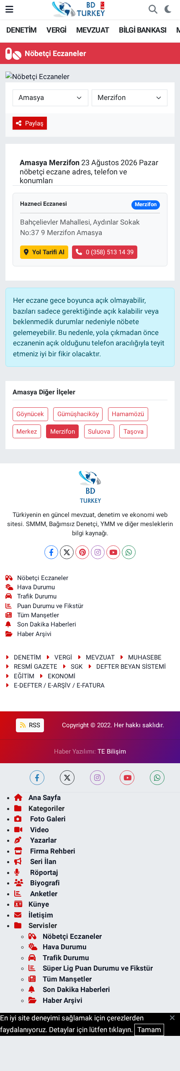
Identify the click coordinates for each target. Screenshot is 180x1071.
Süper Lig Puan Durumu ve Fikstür (98, 968)
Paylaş (34, 123)
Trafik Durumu (37, 596)
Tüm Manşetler (38, 615)
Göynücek (30, 414)
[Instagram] (98, 552)
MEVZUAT (92, 30)
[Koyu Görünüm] (168, 9)
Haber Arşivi (34, 634)
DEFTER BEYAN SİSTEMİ (131, 666)
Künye (38, 904)
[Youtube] (113, 552)
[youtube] (127, 777)
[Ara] (153, 9)
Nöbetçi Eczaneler (42, 578)
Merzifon (62, 431)
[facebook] (37, 777)
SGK (76, 666)
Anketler (42, 894)
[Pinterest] (82, 552)
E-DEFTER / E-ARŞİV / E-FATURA (59, 685)
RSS (33, 725)
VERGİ (56, 30)
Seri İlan (42, 861)
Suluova (99, 431)
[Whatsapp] (129, 552)
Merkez (26, 431)
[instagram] (97, 777)
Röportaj (43, 872)
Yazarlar (42, 840)
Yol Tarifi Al (48, 252)
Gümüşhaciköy (78, 414)
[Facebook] (51, 552)
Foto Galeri (47, 819)
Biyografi (44, 883)
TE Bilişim (112, 751)
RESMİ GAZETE (35, 666)
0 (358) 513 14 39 (110, 252)
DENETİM (21, 30)
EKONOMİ (61, 676)
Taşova (133, 431)
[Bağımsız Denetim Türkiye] (79, 8)
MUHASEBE (145, 657)
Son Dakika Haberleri (46, 624)
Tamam (149, 1029)
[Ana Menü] (9, 9)
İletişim (40, 915)
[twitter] (67, 777)
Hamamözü (128, 414)
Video (38, 830)
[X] (67, 552)
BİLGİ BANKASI (142, 30)
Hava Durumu (36, 587)
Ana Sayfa (44, 797)
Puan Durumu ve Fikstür (50, 606)
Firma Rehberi (51, 851)
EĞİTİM (24, 676)
